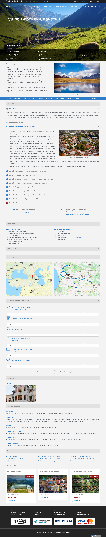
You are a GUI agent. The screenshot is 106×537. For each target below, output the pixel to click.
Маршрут (8, 98)
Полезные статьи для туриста (49, 461)
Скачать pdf (29, 212)
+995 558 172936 (27, 1)
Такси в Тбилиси (13, 461)
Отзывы (24, 98)
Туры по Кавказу (75, 6)
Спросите (97, 536)
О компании (94, 6)
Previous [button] (57, 78)
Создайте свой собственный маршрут (77, 214)
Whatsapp (34, 1)
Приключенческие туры (40, 510)
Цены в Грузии (12, 456)
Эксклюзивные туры (60, 510)
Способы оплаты (17, 514)
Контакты (79, 512)
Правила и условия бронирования (83, 458)
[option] (77, 78)
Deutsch (91, 1)
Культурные (47, 6)
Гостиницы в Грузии (78, 461)
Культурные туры (60, 512)
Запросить (94, 98)
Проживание (49, 98)
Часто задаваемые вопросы (81, 456)
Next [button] (96, 78)
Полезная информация (72, 98)
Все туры (37, 6)
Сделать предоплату (18, 510)
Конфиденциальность (83, 514)
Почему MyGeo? (40, 98)
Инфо (85, 6)
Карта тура (31, 98)
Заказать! (85, 55)
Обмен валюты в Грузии (15, 458)
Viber (38, 1)
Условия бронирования (18, 512)
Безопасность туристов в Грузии (50, 456)
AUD (45, 1)
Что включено (16, 98)
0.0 (18, 45)
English (76, 1)
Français (98, 1)
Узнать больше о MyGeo (66, 372)
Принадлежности (59, 98)
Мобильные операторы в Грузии (50, 458)
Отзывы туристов (60, 514)
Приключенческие (60, 6)
